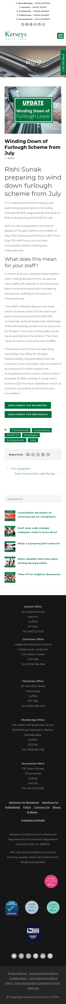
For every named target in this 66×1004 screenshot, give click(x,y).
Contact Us (42, 807)
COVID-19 (13, 435)
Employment (15, 440)
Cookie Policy (18, 978)
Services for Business (24, 802)
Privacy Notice (17, 973)
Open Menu (60, 36)
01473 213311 (39, 7)
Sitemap (33, 988)
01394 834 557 (36, 706)
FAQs (27, 807)
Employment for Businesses (27, 405)
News (11, 158)
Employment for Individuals (28, 414)
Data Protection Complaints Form (37, 983)
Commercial (20, 430)
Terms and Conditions (43, 973)
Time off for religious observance (39, 574)
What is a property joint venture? (39, 543)
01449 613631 (42, 19)
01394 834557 (41, 15)
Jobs (33, 440)
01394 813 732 (35, 749)
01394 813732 (42, 3)
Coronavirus (42, 430)
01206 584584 (41, 11)
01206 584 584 (35, 664)
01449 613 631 (35, 788)
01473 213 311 (36, 631)
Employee (31, 435)
